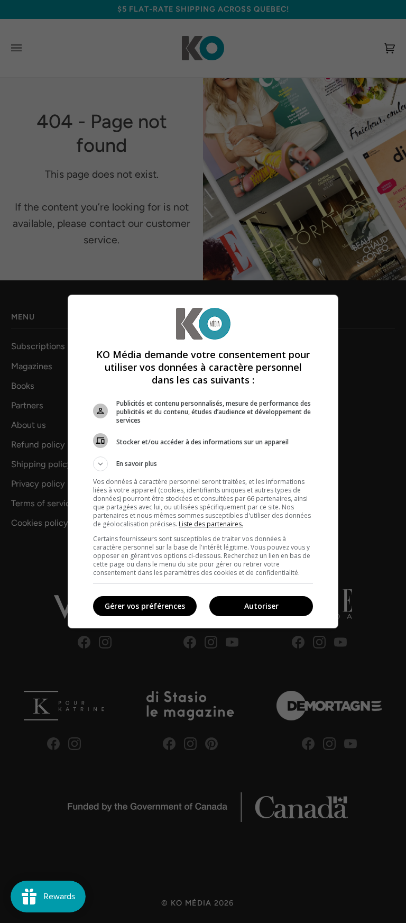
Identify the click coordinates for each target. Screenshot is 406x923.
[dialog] (203, 461)
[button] (203, 463)
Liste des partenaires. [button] (211, 523)
